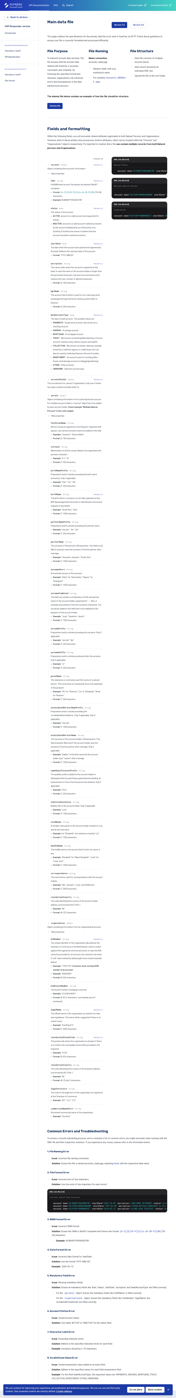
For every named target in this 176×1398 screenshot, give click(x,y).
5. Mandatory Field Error (61, 1275)
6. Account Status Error (61, 1311)
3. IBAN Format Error (58, 1219)
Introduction (10, 33)
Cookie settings (64, 1391)
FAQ (56, 5)
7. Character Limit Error (61, 1332)
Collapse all (98, 159)
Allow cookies (155, 1389)
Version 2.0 (138, 25)
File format (10, 81)
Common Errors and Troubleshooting (77, 1131)
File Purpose (57, 51)
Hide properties (57, 173)
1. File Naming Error (58, 1151)
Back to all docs (19, 17)
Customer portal (159, 5)
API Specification (12, 57)
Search (69, 5)
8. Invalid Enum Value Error (62, 1357)
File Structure (141, 51)
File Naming (98, 51)
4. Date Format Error (59, 1249)
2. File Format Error (58, 1172)
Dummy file (55, 106)
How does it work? (13, 51)
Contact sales (135, 5)
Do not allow (136, 1389)
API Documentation (39, 5)
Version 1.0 (119, 25)
